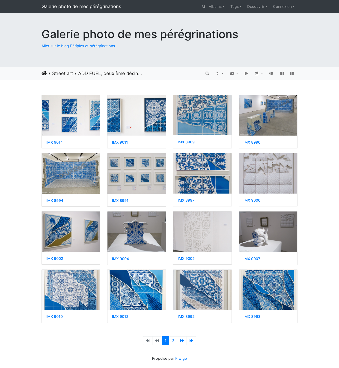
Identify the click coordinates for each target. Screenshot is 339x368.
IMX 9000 (252, 200)
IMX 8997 (186, 200)
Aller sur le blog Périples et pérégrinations (78, 45)
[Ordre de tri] (219, 73)
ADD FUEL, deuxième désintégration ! (110, 73)
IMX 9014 (54, 142)
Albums (215, 6)
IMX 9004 (120, 259)
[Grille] (282, 73)
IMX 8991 (120, 200)
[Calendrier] (259, 73)
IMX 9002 (54, 258)
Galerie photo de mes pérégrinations (81, 6)
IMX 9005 (186, 258)
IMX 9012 (120, 316)
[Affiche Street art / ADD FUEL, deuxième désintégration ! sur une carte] (271, 73)
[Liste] (292, 73)
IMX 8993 (252, 316)
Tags (234, 6)
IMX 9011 (120, 142)
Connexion (282, 6)
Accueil (44, 73)
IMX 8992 (186, 316)
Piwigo (181, 358)
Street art (62, 73)
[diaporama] (246, 73)
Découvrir (255, 6)
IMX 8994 (54, 200)
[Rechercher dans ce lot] (207, 73)
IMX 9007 (252, 259)
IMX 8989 (186, 142)
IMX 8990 (252, 142)
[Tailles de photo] (233, 73)
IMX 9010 (54, 316)
